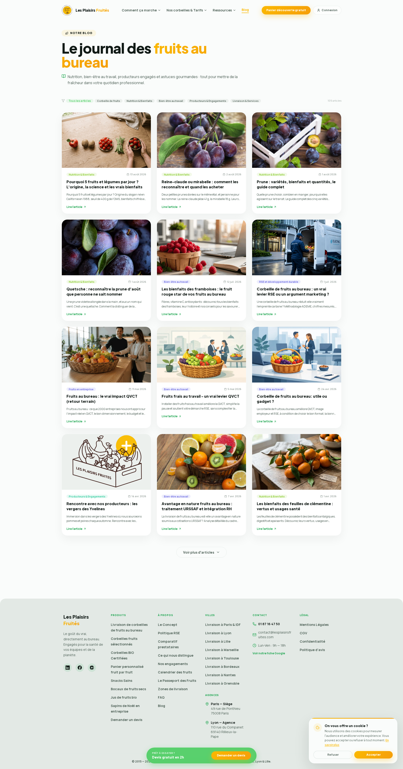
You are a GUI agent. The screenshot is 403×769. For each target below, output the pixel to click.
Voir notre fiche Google (269, 653)
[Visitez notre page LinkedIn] (67, 667)
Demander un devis (126, 719)
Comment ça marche (139, 10)
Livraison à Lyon (218, 633)
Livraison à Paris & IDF (223, 624)
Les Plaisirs (76, 620)
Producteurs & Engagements (208, 101)
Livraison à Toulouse (222, 658)
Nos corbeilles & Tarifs (185, 10)
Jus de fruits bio (124, 697)
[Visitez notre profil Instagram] (92, 667)
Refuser (333, 754)
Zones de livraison (173, 689)
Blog (245, 9)
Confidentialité (312, 641)
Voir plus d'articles (198, 552)
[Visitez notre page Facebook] (80, 667)
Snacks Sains (121, 680)
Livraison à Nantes (220, 675)
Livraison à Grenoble (222, 683)
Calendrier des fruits (175, 672)
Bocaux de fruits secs (128, 689)
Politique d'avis (312, 650)
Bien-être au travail (171, 101)
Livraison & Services (246, 101)
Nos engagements (173, 664)
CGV (303, 633)
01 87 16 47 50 (269, 624)
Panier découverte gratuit (286, 10)
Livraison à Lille (217, 641)
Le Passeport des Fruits (177, 680)
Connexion (329, 10)
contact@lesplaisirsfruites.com (274, 634)
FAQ (161, 697)
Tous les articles (80, 101)
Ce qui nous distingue (175, 655)
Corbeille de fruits (108, 101)
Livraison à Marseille (222, 650)
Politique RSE (169, 633)
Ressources (222, 10)
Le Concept (167, 624)
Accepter (373, 754)
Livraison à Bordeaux (222, 666)
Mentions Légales (314, 624)
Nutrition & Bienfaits (139, 101)
